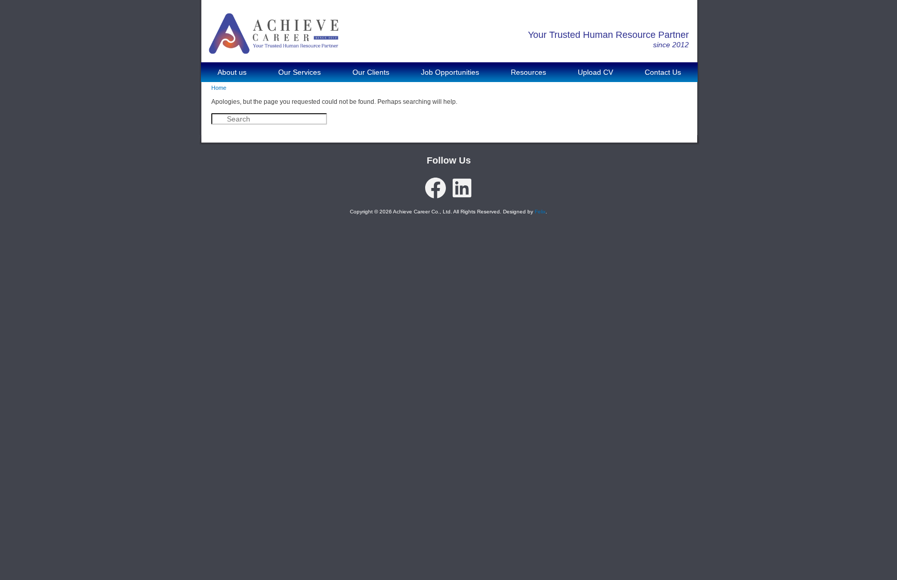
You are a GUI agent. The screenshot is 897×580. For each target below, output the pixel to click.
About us (232, 72)
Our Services (299, 72)
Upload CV (595, 72)
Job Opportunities (450, 72)
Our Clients (370, 72)
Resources (528, 72)
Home (218, 88)
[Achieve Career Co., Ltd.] (273, 46)
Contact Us (663, 72)
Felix (540, 211)
